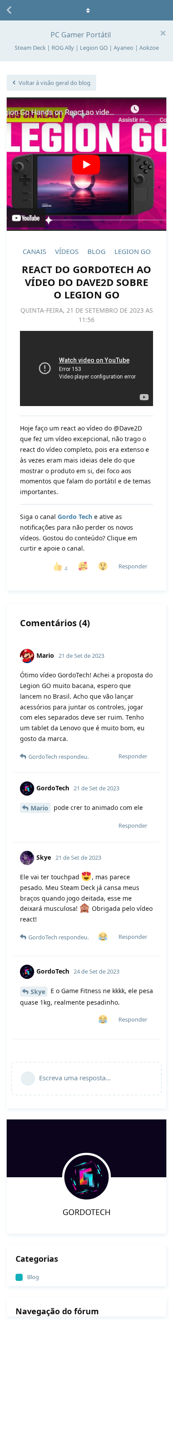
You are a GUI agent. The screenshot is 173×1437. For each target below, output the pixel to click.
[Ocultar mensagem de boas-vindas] (163, 33)
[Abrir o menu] (86, 10)
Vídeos (67, 251)
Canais (34, 251)
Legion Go (132, 251)
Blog (96, 251)
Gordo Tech (75, 516)
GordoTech (86, 1212)
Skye (38, 991)
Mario (39, 808)
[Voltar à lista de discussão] (9, 10)
